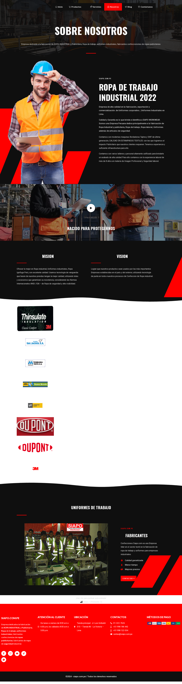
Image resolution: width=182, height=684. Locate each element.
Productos (76, 7)
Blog (130, 7)
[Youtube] (17, 653)
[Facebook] (3, 653)
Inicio (60, 7)
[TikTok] (23, 653)
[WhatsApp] (3, 659)
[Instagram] (10, 653)
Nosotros (114, 7)
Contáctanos (147, 7)
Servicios (97, 7)
